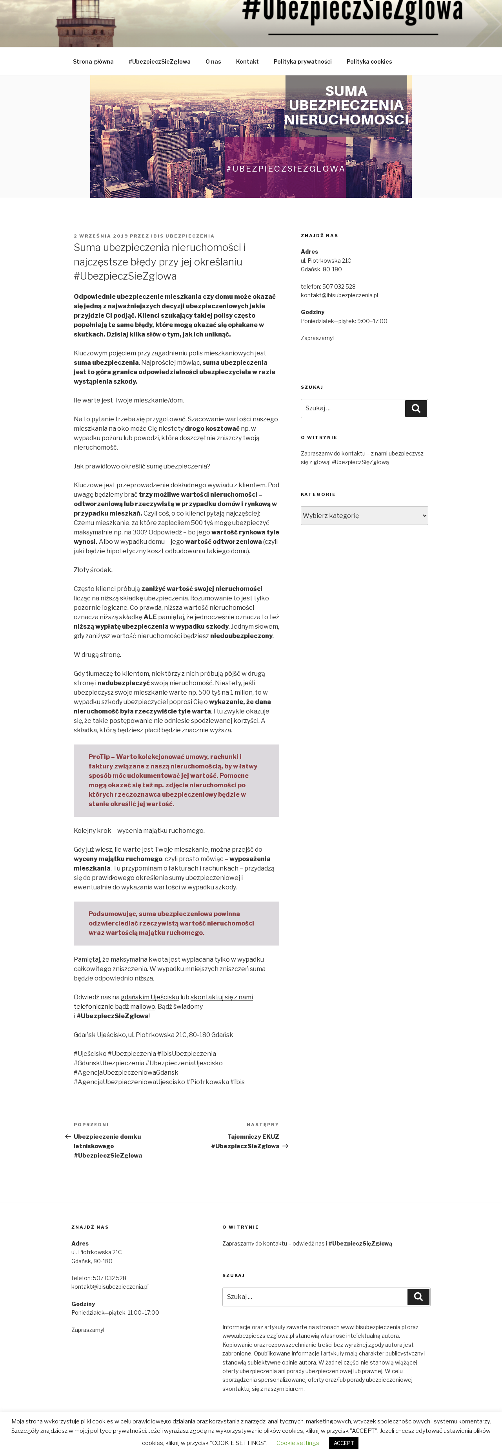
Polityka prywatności (303, 61)
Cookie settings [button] (297, 1443)
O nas (213, 61)
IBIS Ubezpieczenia (183, 236)
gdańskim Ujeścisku (150, 997)
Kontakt (247, 61)
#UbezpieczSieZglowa (160, 61)
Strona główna (93, 61)
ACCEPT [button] (344, 1443)
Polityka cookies (369, 61)
